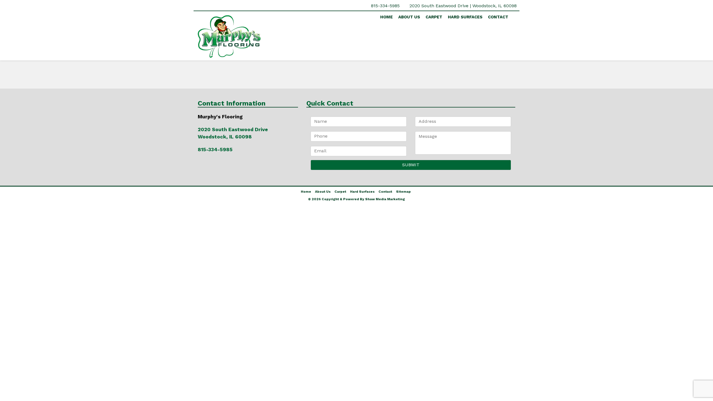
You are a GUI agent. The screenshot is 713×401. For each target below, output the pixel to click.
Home (386, 16)
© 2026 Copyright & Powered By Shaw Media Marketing (356, 199)
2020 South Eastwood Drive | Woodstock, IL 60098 (463, 5)
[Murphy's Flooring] (248, 36)
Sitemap (403, 192)
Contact (498, 16)
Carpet (434, 16)
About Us (409, 16)
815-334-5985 (385, 5)
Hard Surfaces (465, 16)
